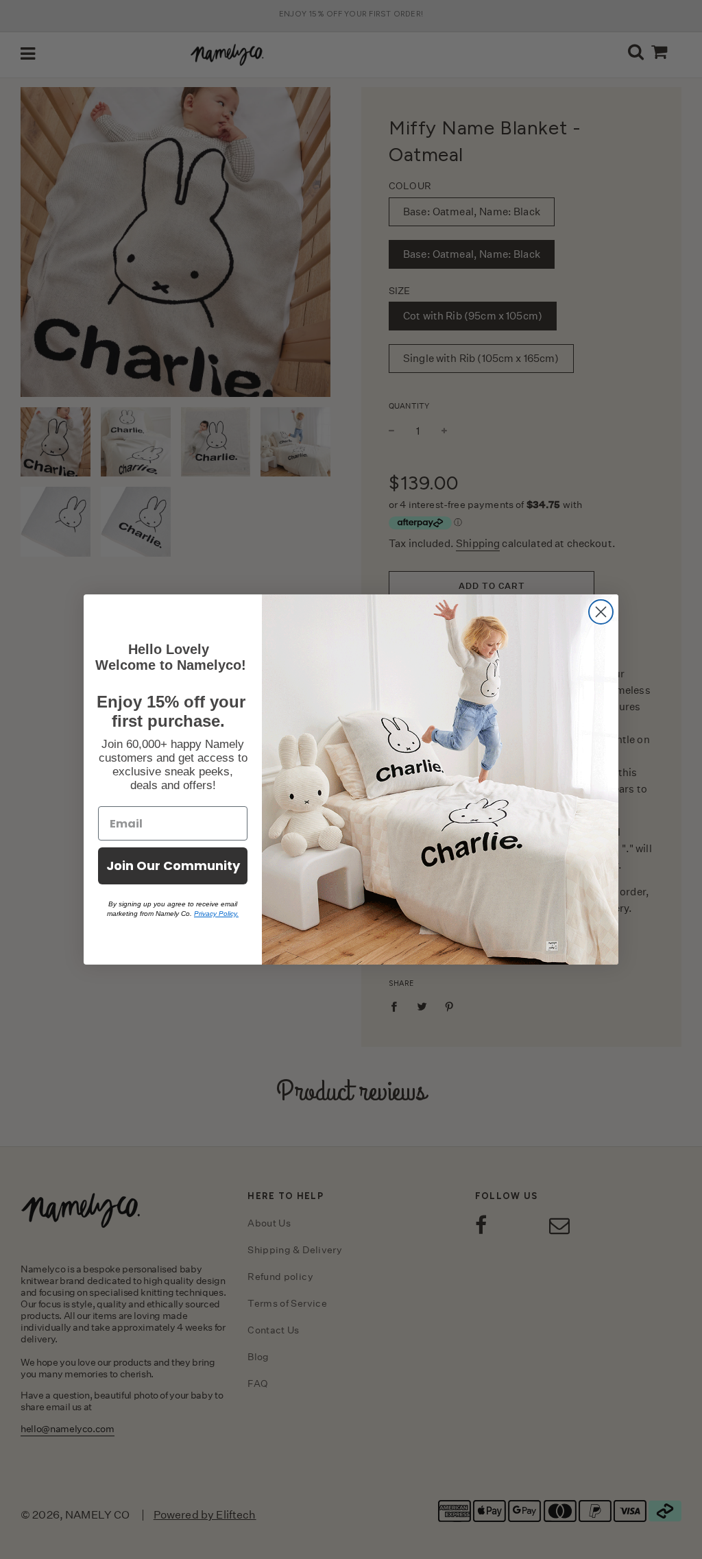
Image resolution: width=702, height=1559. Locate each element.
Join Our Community (173, 865)
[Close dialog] (601, 612)
